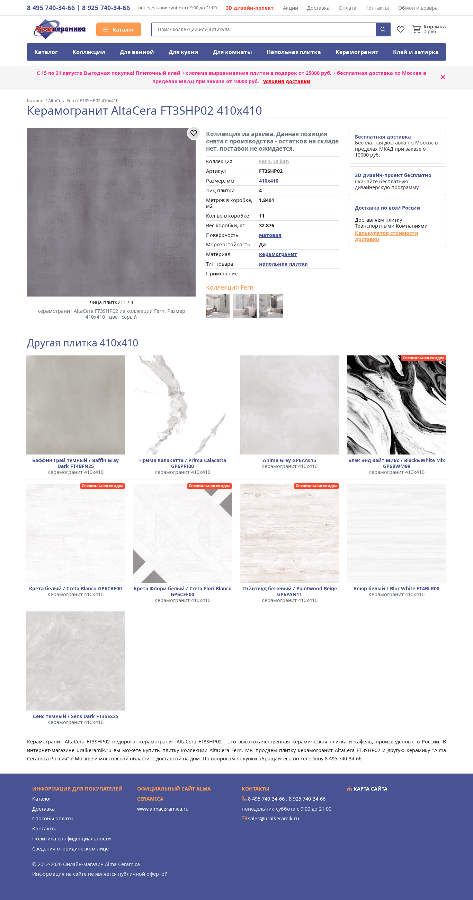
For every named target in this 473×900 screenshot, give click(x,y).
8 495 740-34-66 (51, 7)
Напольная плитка (294, 52)
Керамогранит (357, 52)
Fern (264, 161)
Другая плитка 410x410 (82, 343)
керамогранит (278, 254)
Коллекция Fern (229, 287)
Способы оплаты (52, 818)
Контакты (377, 8)
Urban (281, 161)
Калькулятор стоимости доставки (386, 236)
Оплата (347, 8)
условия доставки (286, 81)
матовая (270, 235)
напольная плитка (283, 264)
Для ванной (137, 52)
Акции (290, 8)
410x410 (268, 180)
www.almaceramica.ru (163, 808)
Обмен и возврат (419, 8)
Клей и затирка (416, 52)
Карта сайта (369, 788)
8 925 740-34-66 (106, 7)
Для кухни (183, 52)
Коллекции (88, 52)
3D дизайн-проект (250, 8)
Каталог (122, 29)
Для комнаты (232, 52)
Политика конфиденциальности (71, 838)
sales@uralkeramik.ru (273, 818)
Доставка (318, 8)
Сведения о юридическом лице (70, 848)
